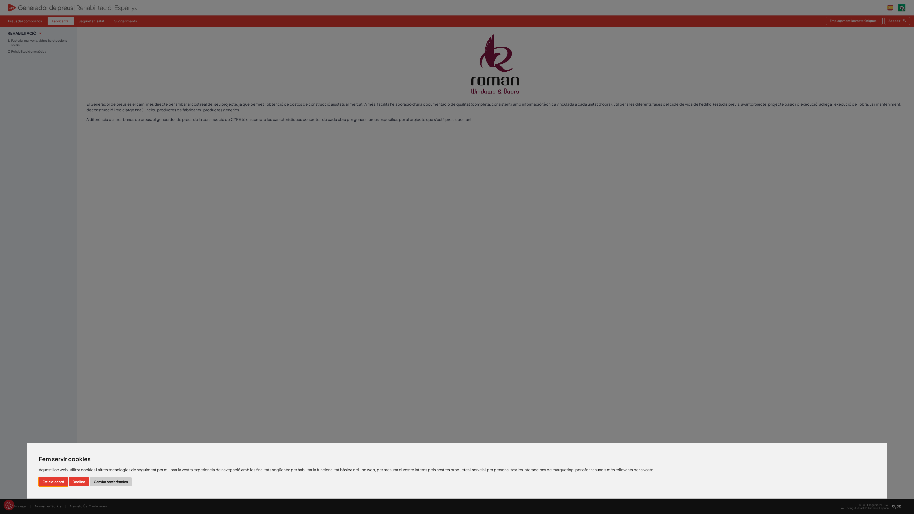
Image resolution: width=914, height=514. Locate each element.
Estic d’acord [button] (53, 481)
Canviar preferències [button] (111, 481)
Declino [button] (79, 481)
